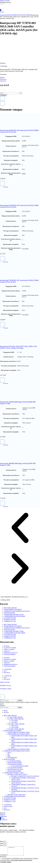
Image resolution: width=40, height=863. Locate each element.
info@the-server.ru (5, 685)
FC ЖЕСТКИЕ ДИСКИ (15, 717)
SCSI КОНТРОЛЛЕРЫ (14, 768)
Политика (3, 856)
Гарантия (7, 651)
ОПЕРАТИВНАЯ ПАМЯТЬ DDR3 (18, 732)
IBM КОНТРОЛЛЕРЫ (14, 763)
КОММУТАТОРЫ (10, 619)
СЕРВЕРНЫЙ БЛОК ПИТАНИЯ (14, 616)
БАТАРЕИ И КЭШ (10, 618)
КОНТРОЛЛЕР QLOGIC (15, 769)
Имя (1, 841)
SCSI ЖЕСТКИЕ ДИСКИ (15, 729)
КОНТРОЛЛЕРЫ (11, 15)
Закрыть (2, 705)
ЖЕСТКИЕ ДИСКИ (10, 608)
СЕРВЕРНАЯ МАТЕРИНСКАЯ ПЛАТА (17, 611)
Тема (1, 845)
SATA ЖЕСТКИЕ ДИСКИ (15, 724)
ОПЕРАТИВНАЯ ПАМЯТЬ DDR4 (18, 734)
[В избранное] (2, 98)
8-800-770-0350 (5, 1)
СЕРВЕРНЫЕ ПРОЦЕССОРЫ (13, 614)
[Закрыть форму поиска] (2, 697)
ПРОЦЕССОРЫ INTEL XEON (17, 774)
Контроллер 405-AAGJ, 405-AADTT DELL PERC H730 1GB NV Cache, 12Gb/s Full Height (18, 347)
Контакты (7, 672)
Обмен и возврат (9, 649)
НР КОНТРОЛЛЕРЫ (24, 15)
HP (8, 754)
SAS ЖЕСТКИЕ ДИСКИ (15, 719)
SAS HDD (14, 720)
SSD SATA (14, 725)
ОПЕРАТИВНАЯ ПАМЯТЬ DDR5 (18, 749)
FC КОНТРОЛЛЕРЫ (14, 761)
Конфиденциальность (10, 652)
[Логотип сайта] (6, 8)
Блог (5, 671)
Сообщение (4, 855)
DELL (9, 752)
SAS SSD (14, 722)
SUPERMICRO (12, 757)
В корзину (3, 95)
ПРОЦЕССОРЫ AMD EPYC (16, 795)
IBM (8, 756)
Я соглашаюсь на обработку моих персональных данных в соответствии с (19, 859)
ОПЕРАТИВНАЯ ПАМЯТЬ (13, 609)
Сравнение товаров (10, 647)
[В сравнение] (2, 103)
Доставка (7, 646)
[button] (4, 187)
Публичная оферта (10, 654)
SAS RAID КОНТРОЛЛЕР (19, 766)
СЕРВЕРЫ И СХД (10, 621)
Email (2, 843)
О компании (8, 669)
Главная (2, 15)
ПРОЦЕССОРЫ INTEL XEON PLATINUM (25, 776)
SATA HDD (15, 727)
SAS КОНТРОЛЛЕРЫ (14, 764)
